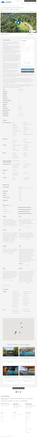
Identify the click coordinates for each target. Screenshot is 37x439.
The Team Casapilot (28, 414)
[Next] (32, 48)
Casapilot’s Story (27, 416)
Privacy (26, 430)
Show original (11, 226)
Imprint (26, 427)
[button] (22, 52)
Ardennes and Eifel (9, 5)
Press (26, 425)
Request (27, 71)
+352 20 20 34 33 (33, 0)
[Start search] (35, 3)
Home (1, 5)
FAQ (1, 414)
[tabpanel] (18, 405)
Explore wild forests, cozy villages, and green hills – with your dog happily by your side (30, 405)
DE (16, 0)
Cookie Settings (27, 432)
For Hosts (14, 417)
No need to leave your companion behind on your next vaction (6, 404)
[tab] (4, 398)
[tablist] (18, 399)
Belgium (4, 5)
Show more (21, 263)
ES (19, 0)
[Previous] (22, 48)
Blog (26, 421)
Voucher (23, 3)
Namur (14, 5)
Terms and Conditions (28, 428)
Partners (26, 419)
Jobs (26, 423)
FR (21, 0)
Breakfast (2, 418)
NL (22, 0)
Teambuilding (27, 418)
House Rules (3, 416)
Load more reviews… (6, 285)
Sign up (14, 419)
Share (34, 11)
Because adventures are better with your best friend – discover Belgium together (18, 405)
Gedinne (17, 5)
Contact (2, 421)
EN (18, 0)
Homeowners (28, 3)
